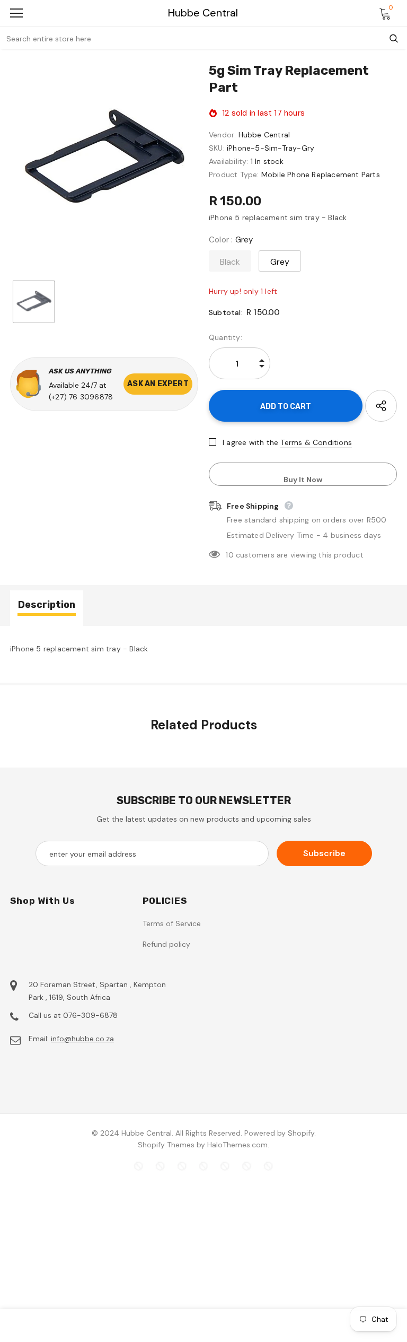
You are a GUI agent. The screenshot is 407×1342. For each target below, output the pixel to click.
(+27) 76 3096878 (81, 397)
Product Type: (234, 174)
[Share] (381, 406)
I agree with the (250, 442)
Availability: (229, 161)
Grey (280, 261)
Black (230, 261)
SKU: (217, 148)
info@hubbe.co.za (82, 1038)
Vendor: (222, 135)
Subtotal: (226, 312)
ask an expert (158, 383)
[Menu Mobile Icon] (16, 13)
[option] (104, 160)
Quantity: (225, 337)
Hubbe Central (203, 13)
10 (229, 555)
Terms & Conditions (316, 442)
